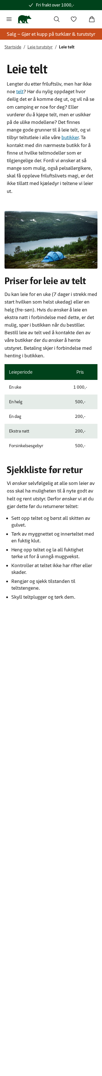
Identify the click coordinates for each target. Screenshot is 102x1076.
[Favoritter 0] (74, 19)
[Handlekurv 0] (92, 19)
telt (20, 91)
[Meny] (9, 19)
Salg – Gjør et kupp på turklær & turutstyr (51, 34)
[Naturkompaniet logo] (24, 19)
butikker (69, 137)
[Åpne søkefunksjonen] (56, 19)
